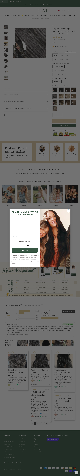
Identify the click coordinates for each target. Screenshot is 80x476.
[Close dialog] (68, 211)
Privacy (13, 263)
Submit (25, 250)
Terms (38, 261)
